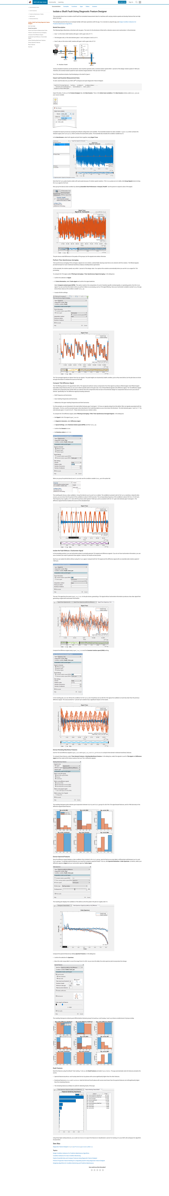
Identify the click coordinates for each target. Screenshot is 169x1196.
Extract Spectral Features (34, 42)
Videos (87, 6)
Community (52, 2)
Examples (66, 6)
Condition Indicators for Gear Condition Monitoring (67, 1155)
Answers (94, 6)
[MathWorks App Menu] (140, 2)
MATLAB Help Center (40, 2)
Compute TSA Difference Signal (35, 34)
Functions (74, 6)
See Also (30, 46)
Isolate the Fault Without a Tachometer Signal (37, 37)
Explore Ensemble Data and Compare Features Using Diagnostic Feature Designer (75, 1158)
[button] (136, 2)
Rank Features (31, 44)
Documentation (56, 6)
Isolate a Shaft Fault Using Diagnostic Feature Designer (39, 23)
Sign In (131, 2)
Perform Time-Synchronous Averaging (37, 32)
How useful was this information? (97, 1167)
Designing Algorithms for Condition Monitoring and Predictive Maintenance (73, 1163)
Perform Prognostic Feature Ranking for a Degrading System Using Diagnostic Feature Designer (79, 1160)
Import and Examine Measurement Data (37, 30)
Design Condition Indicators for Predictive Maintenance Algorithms (71, 1153)
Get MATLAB (122, 2)
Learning (60, 2)
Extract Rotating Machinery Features (37, 40)
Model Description (32, 28)
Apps (81, 6)
